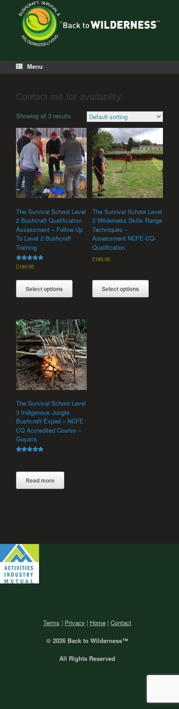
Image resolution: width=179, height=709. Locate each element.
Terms (51, 622)
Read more (40, 480)
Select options (44, 289)
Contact (121, 622)
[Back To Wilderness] (89, 23)
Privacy (75, 622)
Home (98, 622)
